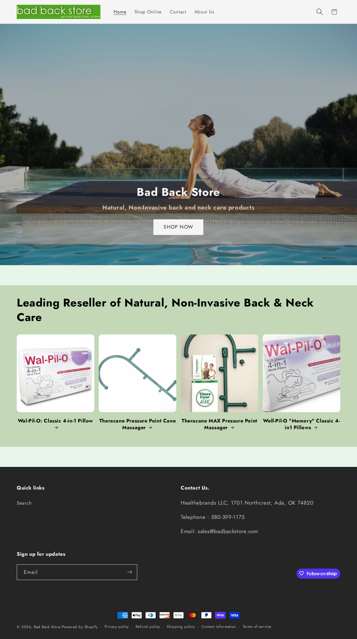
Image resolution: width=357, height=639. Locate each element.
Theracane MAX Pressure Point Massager (219, 424)
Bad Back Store (47, 627)
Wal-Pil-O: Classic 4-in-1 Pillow (55, 421)
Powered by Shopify (80, 627)
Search (24, 502)
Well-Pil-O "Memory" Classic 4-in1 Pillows (301, 424)
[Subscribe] (129, 572)
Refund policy (148, 626)
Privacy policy (117, 626)
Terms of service (257, 626)
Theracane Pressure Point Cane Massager (137, 424)
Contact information (219, 626)
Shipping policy (181, 626)
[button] (319, 11)
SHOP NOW (179, 227)
